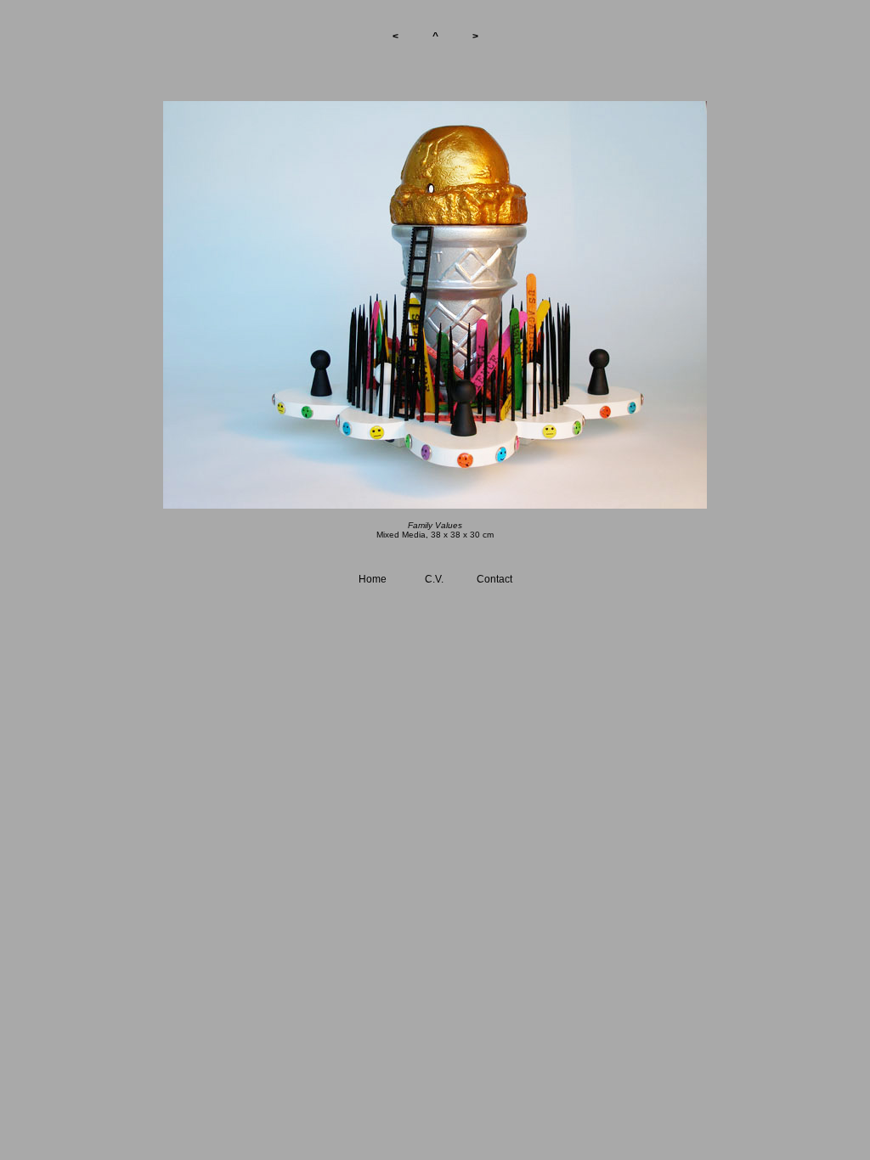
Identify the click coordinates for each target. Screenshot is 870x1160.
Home (373, 579)
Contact (494, 579)
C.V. (434, 579)
